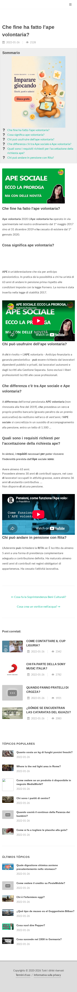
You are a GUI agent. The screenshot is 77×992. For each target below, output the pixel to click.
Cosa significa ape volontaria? (25, 134)
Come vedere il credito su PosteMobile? (40, 883)
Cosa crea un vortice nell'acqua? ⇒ (38, 606)
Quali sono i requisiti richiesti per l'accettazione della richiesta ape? (40, 150)
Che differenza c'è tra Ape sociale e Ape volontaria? (39, 144)
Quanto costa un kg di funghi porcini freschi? (44, 752)
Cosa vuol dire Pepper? (30, 925)
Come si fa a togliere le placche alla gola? (42, 830)
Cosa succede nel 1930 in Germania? (39, 939)
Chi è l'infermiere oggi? (30, 897)
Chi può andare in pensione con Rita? (30, 157)
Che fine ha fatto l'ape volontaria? (28, 130)
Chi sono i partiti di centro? (33, 798)
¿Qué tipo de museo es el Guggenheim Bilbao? (45, 911)
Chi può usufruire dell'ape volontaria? (30, 139)
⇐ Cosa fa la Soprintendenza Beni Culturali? (38, 597)
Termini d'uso (23, 975)
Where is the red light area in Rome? (38, 766)
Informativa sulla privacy (47, 975)
